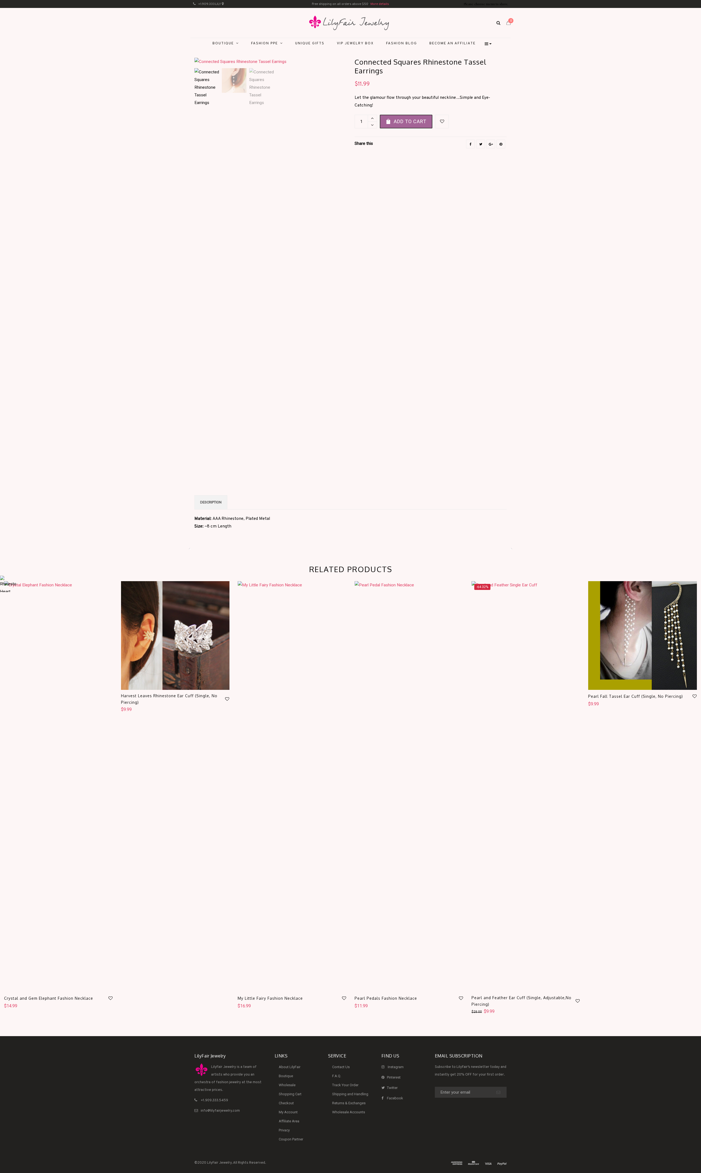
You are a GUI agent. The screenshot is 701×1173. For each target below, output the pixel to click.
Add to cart (410, 121)
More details (379, 4)
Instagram (396, 1067)
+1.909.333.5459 (214, 1100)
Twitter (392, 1088)
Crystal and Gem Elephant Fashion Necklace (48, 998)
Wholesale (287, 1085)
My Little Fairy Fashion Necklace (270, 998)
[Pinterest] (500, 144)
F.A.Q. (336, 1076)
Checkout (286, 1103)
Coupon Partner (291, 1139)
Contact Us (341, 1067)
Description (211, 502)
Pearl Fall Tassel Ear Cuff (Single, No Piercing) (635, 696)
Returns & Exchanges (349, 1103)
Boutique (286, 1076)
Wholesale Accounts (348, 1112)
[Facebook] (470, 144)
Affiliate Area (289, 1121)
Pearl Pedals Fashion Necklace (386, 998)
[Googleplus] (490, 144)
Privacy (284, 1130)
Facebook (395, 1098)
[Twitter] (480, 144)
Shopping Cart (290, 1094)
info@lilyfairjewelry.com (220, 1111)
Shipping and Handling (350, 1094)
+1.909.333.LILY (209, 4)
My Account (288, 1112)
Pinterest (394, 1077)
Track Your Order (345, 1085)
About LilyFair (289, 1067)
